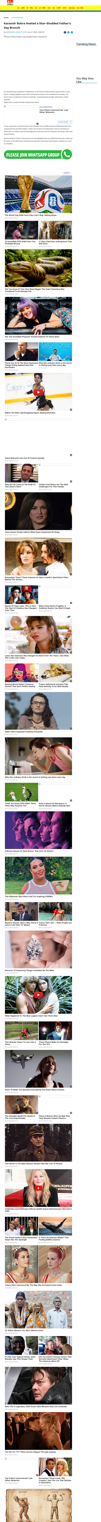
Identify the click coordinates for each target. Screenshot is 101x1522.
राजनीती (59, 8)
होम (18, 8)
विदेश (31, 8)
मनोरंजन (65, 8)
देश (27, 8)
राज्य (36, 8)
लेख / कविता (80, 8)
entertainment (17, 18)
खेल (54, 8)
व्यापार (49, 8)
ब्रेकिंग (23, 8)
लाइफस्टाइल (72, 8)
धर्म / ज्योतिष (42, 8)
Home (6, 18)
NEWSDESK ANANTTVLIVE (16, 32)
